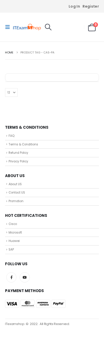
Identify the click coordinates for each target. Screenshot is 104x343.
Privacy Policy (18, 161)
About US (15, 184)
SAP (11, 249)
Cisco (13, 224)
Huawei (14, 241)
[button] (9, 27)
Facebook (11, 277)
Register (91, 6)
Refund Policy (18, 153)
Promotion (16, 201)
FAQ (11, 136)
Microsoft (15, 233)
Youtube (25, 277)
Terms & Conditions (23, 144)
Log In (74, 6)
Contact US (17, 192)
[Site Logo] (27, 27)
